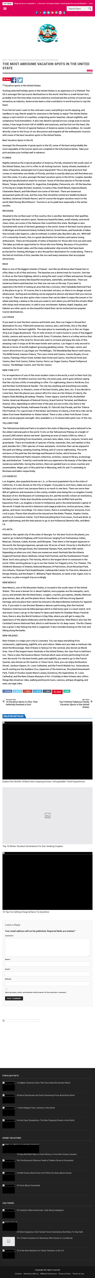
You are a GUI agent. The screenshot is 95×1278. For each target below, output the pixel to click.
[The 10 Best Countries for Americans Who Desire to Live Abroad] (8, 1241)
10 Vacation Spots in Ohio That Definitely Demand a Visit (22, 702)
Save (8, 79)
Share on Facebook (13, 80)
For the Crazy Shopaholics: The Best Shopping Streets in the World (45, 1120)
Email (8, 969)
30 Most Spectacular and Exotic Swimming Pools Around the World (46, 1095)
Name (8, 959)
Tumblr (47, 691)
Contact (18, 1274)
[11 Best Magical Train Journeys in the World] (8, 1111)
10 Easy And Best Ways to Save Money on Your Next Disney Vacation (47, 1154)
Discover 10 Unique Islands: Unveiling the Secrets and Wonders (49, 3)
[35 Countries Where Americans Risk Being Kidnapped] (8, 1213)
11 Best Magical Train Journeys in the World (36, 1108)
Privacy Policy (65, 1274)
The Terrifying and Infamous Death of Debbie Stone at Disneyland (45, 1160)
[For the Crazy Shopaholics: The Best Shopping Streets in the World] (8, 1123)
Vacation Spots (13, 60)
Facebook (8, 691)
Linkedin (38, 691)
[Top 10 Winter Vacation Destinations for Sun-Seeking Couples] (47, 815)
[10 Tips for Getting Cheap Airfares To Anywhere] (47, 881)
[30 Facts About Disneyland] (8, 1188)
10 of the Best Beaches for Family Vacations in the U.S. (40, 1250)
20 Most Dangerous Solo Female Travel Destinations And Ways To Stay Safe (50, 1232)
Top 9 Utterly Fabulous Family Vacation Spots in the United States (74, 703)
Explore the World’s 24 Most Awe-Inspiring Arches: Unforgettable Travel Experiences (43, 781)
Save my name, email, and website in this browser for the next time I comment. (35, 992)
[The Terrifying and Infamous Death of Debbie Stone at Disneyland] (8, 1163)
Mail (67, 691)
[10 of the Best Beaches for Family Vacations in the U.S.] (8, 1254)
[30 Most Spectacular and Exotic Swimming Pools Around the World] (8, 1098)
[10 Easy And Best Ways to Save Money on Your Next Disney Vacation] (20, 1148)
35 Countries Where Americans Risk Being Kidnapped (40, 1210)
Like (90, 71)
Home (4, 60)
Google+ (28, 691)
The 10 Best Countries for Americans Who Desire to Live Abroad (44, 1238)
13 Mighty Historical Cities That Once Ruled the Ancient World (43, 1083)
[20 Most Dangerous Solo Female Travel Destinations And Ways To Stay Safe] (9, 1226)
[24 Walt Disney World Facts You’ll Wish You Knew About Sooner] (8, 1176)
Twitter (18, 691)
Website (8, 979)
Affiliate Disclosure (48, 1274)
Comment (9, 936)
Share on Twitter (20, 80)
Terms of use (78, 1274)
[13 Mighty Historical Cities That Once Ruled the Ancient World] (8, 1086)
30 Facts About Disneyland (28, 1185)
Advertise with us (31, 1274)
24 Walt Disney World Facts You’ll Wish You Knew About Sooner (44, 1173)
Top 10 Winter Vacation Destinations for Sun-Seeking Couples (32, 846)
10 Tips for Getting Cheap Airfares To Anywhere (25, 912)
